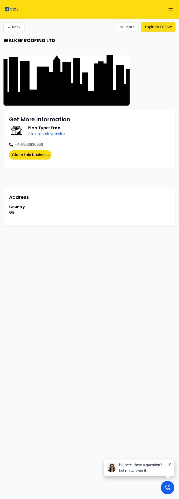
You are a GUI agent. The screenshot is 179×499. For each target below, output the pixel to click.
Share (129, 27)
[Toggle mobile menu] (170, 9)
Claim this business (30, 154)
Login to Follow (158, 27)
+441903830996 (29, 144)
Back (14, 27)
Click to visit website (46, 133)
